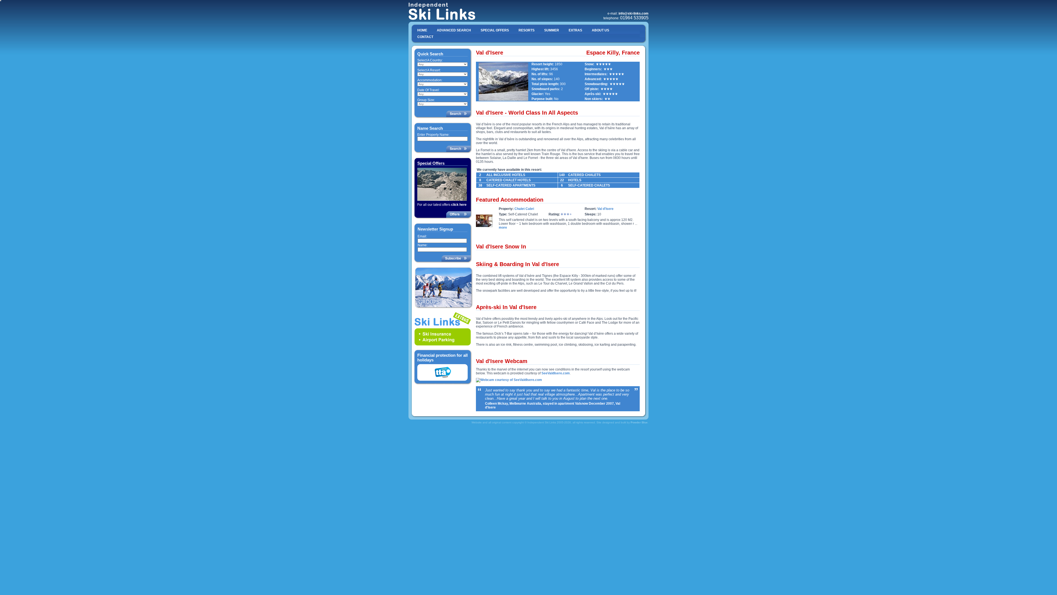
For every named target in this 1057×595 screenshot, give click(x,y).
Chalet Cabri (524, 209)
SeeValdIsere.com (555, 373)
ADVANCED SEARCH (454, 30)
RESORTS (527, 30)
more (503, 227)
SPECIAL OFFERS (495, 30)
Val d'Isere (605, 209)
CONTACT (425, 37)
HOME (422, 30)
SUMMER (551, 30)
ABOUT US (600, 30)
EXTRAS (575, 30)
